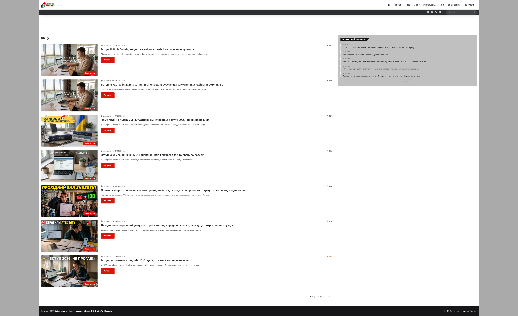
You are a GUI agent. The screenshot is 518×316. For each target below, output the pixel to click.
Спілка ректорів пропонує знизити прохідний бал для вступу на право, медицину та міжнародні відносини (173, 190)
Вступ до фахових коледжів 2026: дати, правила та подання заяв (145, 260)
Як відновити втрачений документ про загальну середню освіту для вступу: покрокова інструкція (167, 225)
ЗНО (442, 5)
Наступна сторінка (317, 296)
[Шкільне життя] (47, 5)
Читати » (107, 60)
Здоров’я (469, 5)
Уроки (398, 5)
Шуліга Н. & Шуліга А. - (94, 311)
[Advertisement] (259, 24)
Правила (108, 311)
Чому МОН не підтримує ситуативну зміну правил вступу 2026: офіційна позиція (155, 119)
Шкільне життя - (61, 311)
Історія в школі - (76, 311)
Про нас (473, 311)
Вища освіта (454, 5)
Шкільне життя (108, 46)
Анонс (417, 5)
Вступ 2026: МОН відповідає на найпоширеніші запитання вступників (147, 49)
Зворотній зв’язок (461, 311)
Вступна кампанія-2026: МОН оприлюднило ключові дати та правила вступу (152, 154)
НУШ (408, 5)
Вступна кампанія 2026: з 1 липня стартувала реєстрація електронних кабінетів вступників (162, 84)
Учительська (429, 5)
